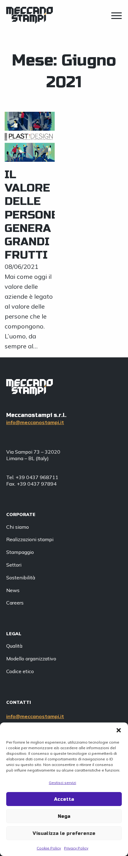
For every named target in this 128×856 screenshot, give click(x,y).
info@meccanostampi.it (35, 422)
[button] (119, 730)
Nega (64, 816)
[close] (116, 16)
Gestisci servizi (62, 782)
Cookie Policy (49, 848)
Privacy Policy (76, 848)
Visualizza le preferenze (64, 833)
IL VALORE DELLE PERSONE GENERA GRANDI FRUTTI (31, 215)
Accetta (64, 799)
